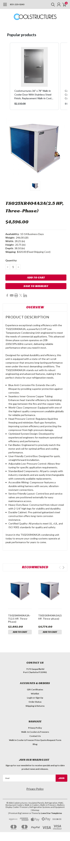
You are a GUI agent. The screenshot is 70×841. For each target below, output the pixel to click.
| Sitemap (35, 810)
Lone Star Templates (51, 813)
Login (29, 697)
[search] (52, 4)
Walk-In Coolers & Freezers (35, 732)
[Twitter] (20, 295)
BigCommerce (24, 813)
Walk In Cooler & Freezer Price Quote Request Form (35, 740)
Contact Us (35, 736)
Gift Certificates (35, 689)
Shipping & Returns (35, 706)
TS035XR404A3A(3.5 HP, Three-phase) (50, 617)
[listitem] (34, 76)
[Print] (16, 295)
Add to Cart (20, 631)
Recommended (35, 567)
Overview (35, 307)
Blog (35, 744)
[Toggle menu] (5, 6)
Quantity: (11, 260)
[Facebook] (7, 295)
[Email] (11, 295)
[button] (6, 76)
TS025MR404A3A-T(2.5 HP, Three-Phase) (19, 618)
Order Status (35, 701)
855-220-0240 (17, 4)
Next (63, 567)
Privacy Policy (35, 727)
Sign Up (39, 697)
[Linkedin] (25, 295)
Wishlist (35, 693)
